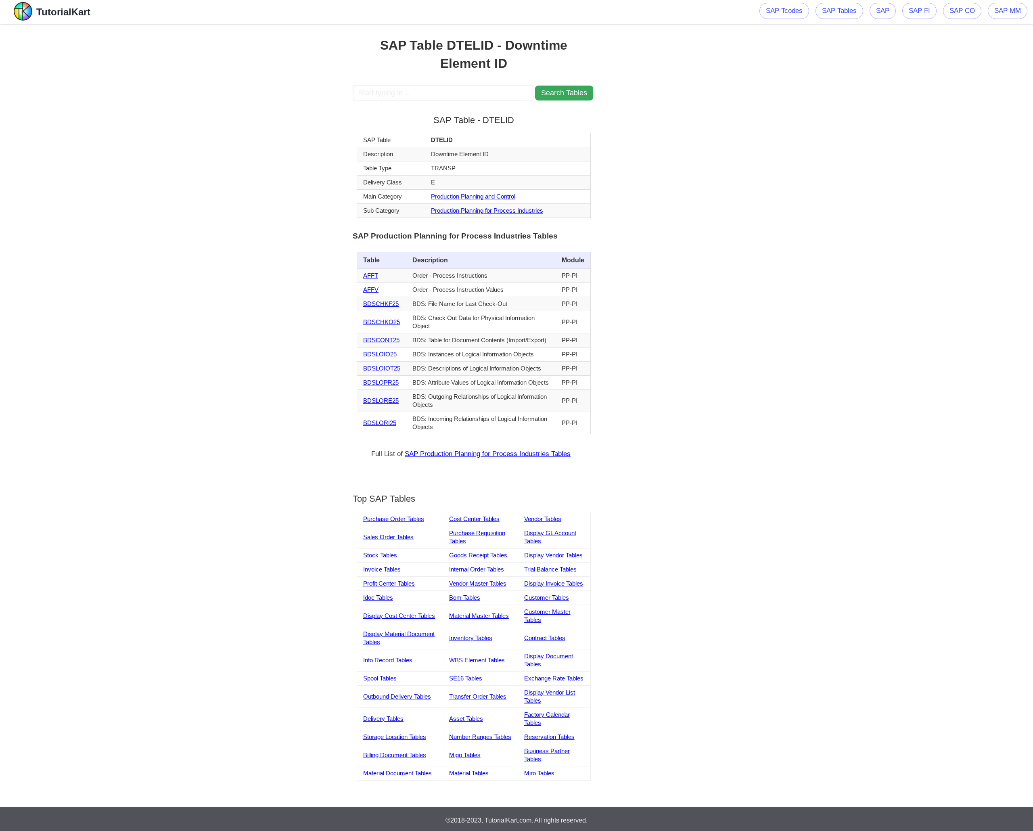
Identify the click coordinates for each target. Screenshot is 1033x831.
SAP (882, 11)
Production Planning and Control (473, 196)
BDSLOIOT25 (381, 368)
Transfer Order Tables (477, 696)
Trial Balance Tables (550, 569)
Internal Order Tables (476, 569)
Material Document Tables (397, 773)
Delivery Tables (383, 718)
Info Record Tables (387, 660)
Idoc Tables (378, 597)
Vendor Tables (542, 518)
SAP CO (962, 11)
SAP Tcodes (784, 11)
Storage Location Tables (394, 736)
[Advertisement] (293, 145)
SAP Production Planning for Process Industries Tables (488, 454)
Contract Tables (544, 637)
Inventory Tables (470, 637)
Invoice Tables (382, 569)
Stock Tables (380, 555)
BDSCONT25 (381, 340)
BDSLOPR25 (381, 382)
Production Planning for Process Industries (487, 210)
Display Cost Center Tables (399, 615)
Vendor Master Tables (477, 583)
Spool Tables (380, 678)
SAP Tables (839, 11)
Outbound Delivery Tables (397, 696)
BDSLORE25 (381, 400)
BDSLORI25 (379, 422)
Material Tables (469, 773)
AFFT (370, 275)
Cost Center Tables (474, 518)
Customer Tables (546, 597)
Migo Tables (465, 754)
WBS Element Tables (477, 660)
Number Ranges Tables (480, 736)
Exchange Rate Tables (553, 678)
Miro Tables (539, 773)
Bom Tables (464, 597)
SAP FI (919, 11)
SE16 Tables (465, 678)
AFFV (370, 289)
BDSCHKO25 (381, 321)
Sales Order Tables (388, 537)
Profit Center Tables (389, 583)
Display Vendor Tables (553, 555)
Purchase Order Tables (393, 518)
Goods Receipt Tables (478, 555)
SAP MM (1007, 11)
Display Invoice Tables (553, 583)
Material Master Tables (479, 615)
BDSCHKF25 (381, 303)
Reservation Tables (549, 736)
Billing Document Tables (394, 754)
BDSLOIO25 (380, 354)
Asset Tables (466, 718)
